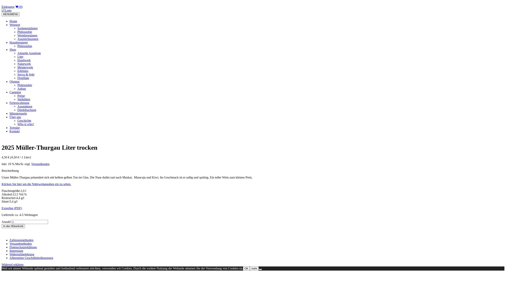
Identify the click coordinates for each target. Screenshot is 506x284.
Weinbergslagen (27, 35)
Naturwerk (24, 63)
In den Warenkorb (13, 226)
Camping (15, 92)
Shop (12, 49)
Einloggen (8, 6)
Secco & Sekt (25, 74)
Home (13, 21)
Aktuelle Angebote (29, 53)
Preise (21, 95)
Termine (14, 127)
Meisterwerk (25, 67)
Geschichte (24, 120)
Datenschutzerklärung (23, 247)
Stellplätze (23, 99)
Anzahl (6, 221)
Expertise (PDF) (12, 208)
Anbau (21, 88)
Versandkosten (40, 164)
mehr (254, 268)
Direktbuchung (26, 110)
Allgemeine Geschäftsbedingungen (31, 258)
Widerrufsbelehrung (21, 254)
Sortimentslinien (27, 28)
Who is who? (25, 124)
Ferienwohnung (19, 103)
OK (246, 268)
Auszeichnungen (27, 39)
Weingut (14, 24)
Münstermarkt (18, 113)
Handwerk (24, 60)
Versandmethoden (20, 243)
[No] (260, 269)
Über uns (15, 117)
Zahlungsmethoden (21, 240)
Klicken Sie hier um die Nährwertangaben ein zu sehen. (36, 184)
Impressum (16, 250)
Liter (20, 56)
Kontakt (14, 131)
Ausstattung (24, 106)
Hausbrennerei (18, 42)
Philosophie (24, 32)
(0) (20, 6)
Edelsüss (22, 71)
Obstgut (14, 81)
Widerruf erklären (13, 264)
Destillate (23, 78)
